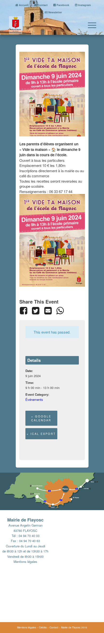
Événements (34, 399)
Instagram (84, 5)
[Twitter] (36, 310)
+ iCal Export (41, 434)
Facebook (62, 5)
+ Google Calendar (41, 418)
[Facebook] (24, 310)
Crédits (43, 627)
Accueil (23, 5)
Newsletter (55, 12)
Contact (42, 5)
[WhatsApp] (60, 310)
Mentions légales (25, 561)
